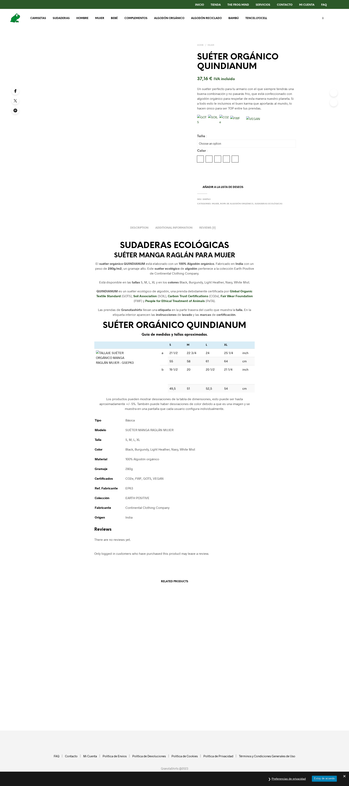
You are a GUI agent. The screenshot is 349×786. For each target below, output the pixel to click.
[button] (320, 18)
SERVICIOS (263, 5)
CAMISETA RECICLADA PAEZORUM (136, 665)
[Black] (200, 159)
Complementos (135, 18)
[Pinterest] (15, 110)
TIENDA (216, 5)
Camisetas (38, 18)
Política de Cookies (184, 756)
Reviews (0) (207, 228)
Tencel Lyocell (256, 18)
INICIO (199, 5)
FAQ (324, 5)
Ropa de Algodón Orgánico (236, 204)
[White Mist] (235, 159)
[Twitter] (15, 100)
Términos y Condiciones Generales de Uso (267, 756)
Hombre (82, 18)
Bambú (233, 18)
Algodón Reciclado (206, 18)
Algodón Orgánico (169, 18)
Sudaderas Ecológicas (268, 204)
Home (200, 45)
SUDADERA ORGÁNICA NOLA (71, 667)
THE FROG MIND (238, 5)
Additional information (173, 228)
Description (139, 228)
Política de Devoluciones (149, 756)
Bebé (114, 18)
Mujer (99, 18)
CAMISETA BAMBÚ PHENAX (194, 667)
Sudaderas (61, 18)
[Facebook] (15, 91)
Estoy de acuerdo (324, 778)
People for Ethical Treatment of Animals (175, 301)
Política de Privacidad (218, 756)
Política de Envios (115, 756)
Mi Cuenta (306, 5)
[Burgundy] (209, 159)
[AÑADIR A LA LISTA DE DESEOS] (81, 657)
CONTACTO (284, 5)
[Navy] (226, 159)
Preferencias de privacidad (289, 778)
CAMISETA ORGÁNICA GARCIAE (258, 665)
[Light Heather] (217, 159)
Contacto (71, 756)
